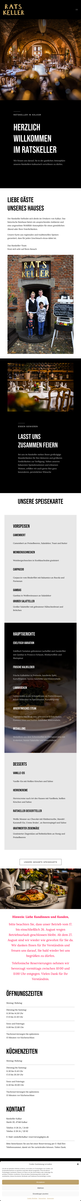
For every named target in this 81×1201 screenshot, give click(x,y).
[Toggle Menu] (77, 9)
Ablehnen (40, 1188)
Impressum (50, 1198)
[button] (78, 1164)
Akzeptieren (40, 1182)
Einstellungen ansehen (40, 1194)
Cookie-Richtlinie (32, 1198)
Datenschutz (42, 1198)
